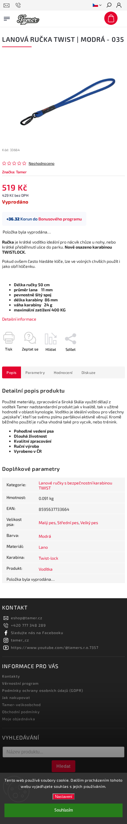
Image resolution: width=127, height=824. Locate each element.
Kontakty (11, 676)
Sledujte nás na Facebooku (37, 632)
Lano (43, 547)
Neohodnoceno (41, 163)
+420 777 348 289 (28, 625)
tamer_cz (20, 640)
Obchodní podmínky (21, 711)
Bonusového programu (60, 218)
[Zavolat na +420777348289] (19, 5)
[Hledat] (108, 5)
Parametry (35, 372)
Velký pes (89, 522)
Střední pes (68, 522)
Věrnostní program (20, 683)
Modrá (45, 536)
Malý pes (47, 522)
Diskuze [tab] (89, 372)
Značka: (14, 171)
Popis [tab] (11, 372)
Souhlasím (63, 810)
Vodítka (46, 569)
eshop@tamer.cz (26, 617)
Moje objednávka (18, 718)
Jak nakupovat (16, 697)
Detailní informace (19, 318)
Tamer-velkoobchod (21, 704)
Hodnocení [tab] (63, 372)
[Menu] (6, 17)
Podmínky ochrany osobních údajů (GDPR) (42, 690)
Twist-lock (48, 558)
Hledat (63, 766)
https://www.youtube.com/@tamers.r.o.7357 (54, 647)
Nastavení (63, 796)
